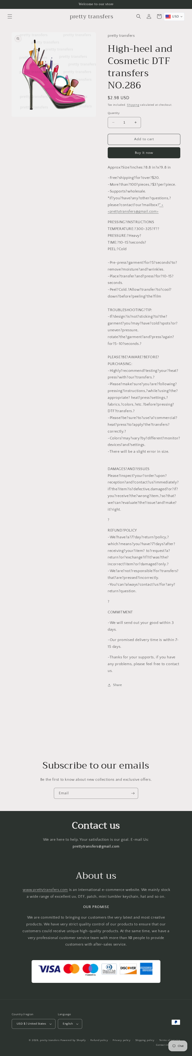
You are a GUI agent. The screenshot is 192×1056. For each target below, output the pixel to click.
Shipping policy (145, 1040)
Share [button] (117, 685)
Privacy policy (122, 1040)
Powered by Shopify (73, 1040)
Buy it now (144, 153)
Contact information (168, 1045)
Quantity (114, 113)
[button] (10, 16)
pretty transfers (49, 1040)
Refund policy (99, 1040)
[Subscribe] (133, 793)
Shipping (133, 104)
